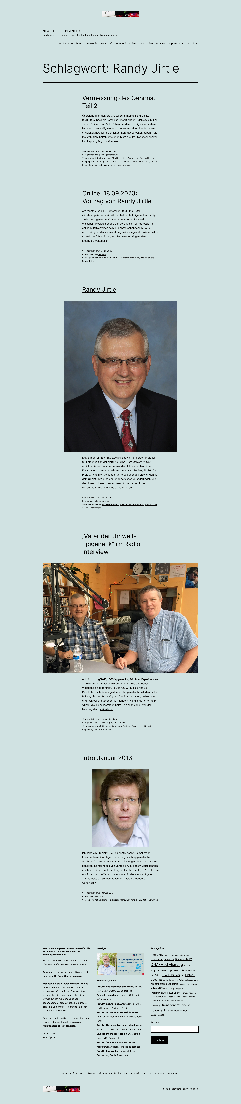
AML (172, 955)
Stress (185, 1000)
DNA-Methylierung (167, 964)
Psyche (131, 900)
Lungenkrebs (192, 984)
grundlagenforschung (69, 43)
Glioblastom (143, 161)
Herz (182, 975)
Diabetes (180, 959)
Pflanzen (184, 993)
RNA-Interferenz (171, 997)
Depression (133, 158)
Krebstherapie (159, 983)
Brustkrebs (179, 955)
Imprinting (134, 257)
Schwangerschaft (187, 997)
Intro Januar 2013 (107, 758)
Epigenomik (105, 161)
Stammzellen (163, 1000)
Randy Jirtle (94, 165)
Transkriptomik (123, 165)
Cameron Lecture (110, 257)
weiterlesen (112, 141)
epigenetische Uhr (159, 970)
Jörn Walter (179, 980)
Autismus (106, 158)
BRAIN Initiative (119, 158)
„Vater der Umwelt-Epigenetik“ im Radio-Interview (112, 543)
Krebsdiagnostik (191, 980)
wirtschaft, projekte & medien (118, 43)
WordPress (192, 1088)
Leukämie (172, 983)
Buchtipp (187, 955)
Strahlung (153, 900)
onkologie (91, 43)
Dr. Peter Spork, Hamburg (68, 976)
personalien (146, 43)
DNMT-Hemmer (190, 965)
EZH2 (152, 975)
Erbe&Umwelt (190, 971)
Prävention (192, 993)
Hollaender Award (110, 504)
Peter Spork (173, 992)
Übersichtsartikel (158, 1015)
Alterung (156, 954)
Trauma (169, 1011)
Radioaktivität (147, 257)
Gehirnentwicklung (128, 161)
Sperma (153, 1001)
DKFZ (189, 959)
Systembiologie (156, 1006)
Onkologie (169, 989)
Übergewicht (181, 1010)
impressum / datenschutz (183, 43)
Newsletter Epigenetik (61, 31)
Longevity (182, 984)
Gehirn (115, 161)
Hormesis (124, 257)
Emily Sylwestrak (90, 161)
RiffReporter (157, 996)
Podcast (127, 726)
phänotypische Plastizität (132, 504)
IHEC (160, 980)
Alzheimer (166, 955)
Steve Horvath (175, 1000)
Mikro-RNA (158, 988)
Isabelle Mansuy (119, 900)
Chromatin (157, 959)
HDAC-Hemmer (171, 975)
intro (100, 896)
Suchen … (156, 1022)
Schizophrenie (108, 165)
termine (160, 43)
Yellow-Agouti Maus (91, 507)
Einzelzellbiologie (147, 158)
